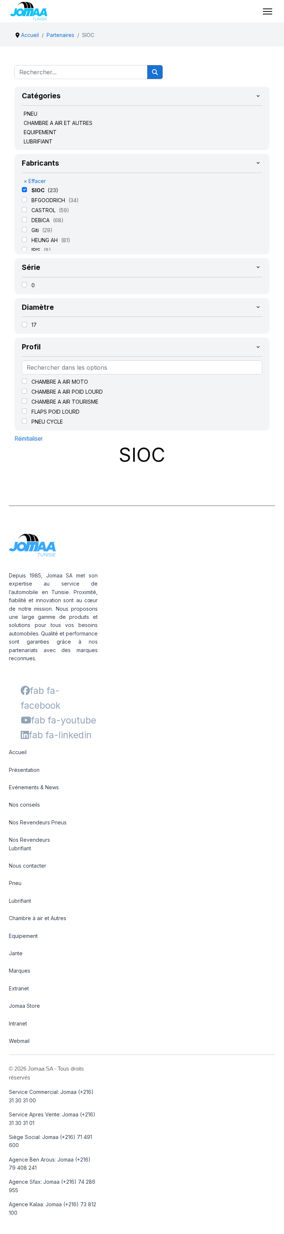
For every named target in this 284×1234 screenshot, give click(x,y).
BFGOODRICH (49, 200)
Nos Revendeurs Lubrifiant (29, 844)
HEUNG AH (45, 240)
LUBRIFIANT (38, 141)
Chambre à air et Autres (37, 918)
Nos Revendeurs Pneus (38, 822)
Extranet (19, 988)
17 (34, 325)
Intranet (18, 1023)
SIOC (38, 190)
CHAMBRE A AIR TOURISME (64, 402)
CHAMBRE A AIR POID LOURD (67, 392)
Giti (35, 230)
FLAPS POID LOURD (55, 411)
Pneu (15, 883)
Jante (16, 953)
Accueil (18, 752)
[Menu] (267, 11)
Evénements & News (34, 787)
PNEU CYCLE (47, 421)
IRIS (36, 250)
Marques (19, 970)
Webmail (19, 1041)
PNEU (30, 114)
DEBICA (41, 220)
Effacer (35, 181)
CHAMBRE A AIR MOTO (59, 382)
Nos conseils (24, 804)
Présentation (24, 770)
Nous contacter (27, 865)
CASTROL (44, 210)
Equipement (23, 936)
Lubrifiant (20, 901)
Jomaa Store (24, 1006)
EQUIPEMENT (40, 132)
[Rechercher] (155, 72)
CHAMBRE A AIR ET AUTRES (58, 123)
